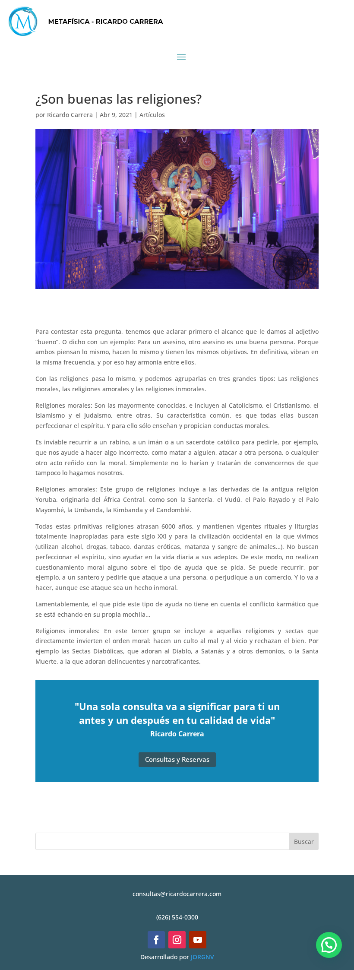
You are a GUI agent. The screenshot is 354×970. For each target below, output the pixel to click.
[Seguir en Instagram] (177, 939)
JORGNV (202, 957)
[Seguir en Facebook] (156, 939)
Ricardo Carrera (70, 115)
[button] (329, 945)
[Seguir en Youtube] (197, 939)
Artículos (152, 115)
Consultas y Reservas (177, 759)
